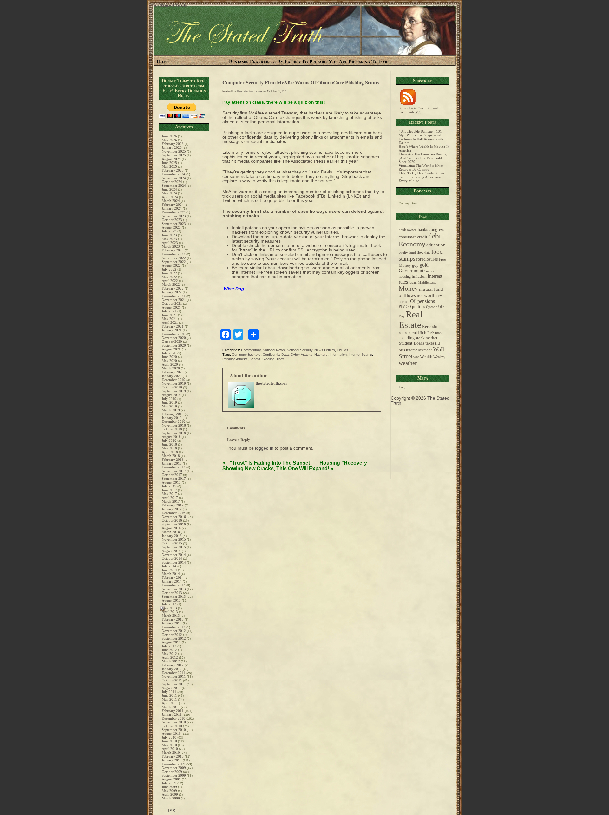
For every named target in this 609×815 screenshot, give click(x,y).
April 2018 (170, 452)
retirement (408, 332)
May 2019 (169, 406)
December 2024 (173, 174)
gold (424, 265)
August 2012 (171, 642)
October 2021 (172, 303)
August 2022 (171, 265)
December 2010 (173, 718)
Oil (413, 301)
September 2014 (174, 562)
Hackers (321, 354)
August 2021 (171, 307)
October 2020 (172, 341)
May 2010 (169, 745)
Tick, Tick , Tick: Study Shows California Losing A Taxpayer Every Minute (421, 177)
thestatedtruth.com (249, 91)
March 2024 (171, 201)
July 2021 (169, 311)
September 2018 (174, 433)
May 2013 (169, 608)
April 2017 (170, 497)
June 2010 (169, 741)
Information (338, 354)
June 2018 (169, 444)
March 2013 (171, 615)
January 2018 (172, 463)
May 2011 (169, 699)
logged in (264, 448)
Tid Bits (342, 350)
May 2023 (169, 239)
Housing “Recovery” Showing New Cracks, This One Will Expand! (296, 465)
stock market (426, 338)
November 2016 (174, 516)
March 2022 (171, 284)
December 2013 (173, 585)
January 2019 (172, 418)
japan (413, 282)
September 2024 (174, 185)
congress (436, 229)
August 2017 (171, 482)
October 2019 (172, 387)
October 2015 (172, 543)
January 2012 (172, 669)
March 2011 (171, 707)
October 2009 (172, 771)
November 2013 (174, 589)
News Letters (324, 350)
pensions (426, 301)
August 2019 (171, 395)
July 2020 (169, 353)
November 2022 (174, 258)
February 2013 (173, 619)
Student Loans (411, 343)
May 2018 (169, 448)
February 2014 (173, 577)
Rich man (434, 333)
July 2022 (169, 269)
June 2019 (169, 402)
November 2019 (174, 383)
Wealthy (439, 357)
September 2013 (174, 596)
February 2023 (173, 250)
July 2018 (169, 440)
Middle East (427, 282)
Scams (255, 359)
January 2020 (172, 376)
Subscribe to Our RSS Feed (418, 108)
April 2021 (170, 322)
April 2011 (170, 703)
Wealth (426, 357)
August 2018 (171, 437)
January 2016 (172, 536)
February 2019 (173, 414)
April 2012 (170, 657)
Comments (410, 112)
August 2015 (171, 551)
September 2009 (174, 775)
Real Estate (410, 319)
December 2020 (173, 334)
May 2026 (169, 140)
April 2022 (170, 281)
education (436, 244)
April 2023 (170, 242)
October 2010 (172, 726)
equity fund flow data (414, 252)
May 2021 (169, 319)
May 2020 (169, 360)
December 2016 (173, 513)
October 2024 (172, 182)
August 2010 (171, 733)
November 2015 (174, 539)
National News (274, 350)
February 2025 (173, 170)
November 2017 (174, 471)
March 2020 (171, 368)
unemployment (419, 350)
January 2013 (172, 623)
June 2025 (169, 163)
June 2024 (169, 189)
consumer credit (413, 237)
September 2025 (174, 155)
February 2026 (173, 144)
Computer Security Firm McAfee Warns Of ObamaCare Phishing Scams (300, 82)
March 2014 (171, 574)
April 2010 (170, 749)
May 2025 (169, 166)
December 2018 (173, 421)
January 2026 (172, 147)
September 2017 (174, 478)
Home (163, 61)
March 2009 (171, 798)
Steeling (268, 359)
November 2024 (174, 178)
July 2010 (169, 737)
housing (405, 277)
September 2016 (174, 524)
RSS (170, 810)
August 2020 (171, 349)
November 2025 (174, 151)
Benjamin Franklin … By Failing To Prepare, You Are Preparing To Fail (308, 61)
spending (407, 338)
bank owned (408, 229)
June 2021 (169, 315)
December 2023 (173, 212)
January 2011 (172, 714)
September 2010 (174, 730)
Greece (429, 271)
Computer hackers (246, 354)
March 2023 (171, 246)
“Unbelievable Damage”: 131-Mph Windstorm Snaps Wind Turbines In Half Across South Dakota (421, 137)
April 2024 (170, 197)
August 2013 (171, 600)
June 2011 (169, 695)
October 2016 (172, 520)
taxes (429, 343)
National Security (299, 350)
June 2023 (169, 235)
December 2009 (173, 764)
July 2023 (169, 231)
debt (434, 236)
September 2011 (174, 684)
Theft (280, 359)
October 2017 (172, 475)
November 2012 (174, 631)
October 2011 (172, 680)
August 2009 (171, 779)
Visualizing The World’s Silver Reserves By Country (421, 167)
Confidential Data (276, 354)
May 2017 (169, 494)
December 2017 (173, 467)
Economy (412, 244)
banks (423, 229)
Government (411, 270)
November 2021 (174, 300)
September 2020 (174, 345)
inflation (419, 276)
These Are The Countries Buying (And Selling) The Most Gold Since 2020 (423, 158)
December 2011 (173, 673)
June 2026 (169, 136)
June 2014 (169, 570)
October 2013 (172, 593)
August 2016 (171, 528)
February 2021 (173, 326)
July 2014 (169, 566)
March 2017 (171, 501)
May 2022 (169, 277)
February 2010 (173, 756)
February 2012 (173, 665)
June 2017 (169, 490)
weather (408, 363)
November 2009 (174, 768)
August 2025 (171, 159)
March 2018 (171, 456)
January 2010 (172, 760)
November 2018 (174, 425)
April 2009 (170, 794)
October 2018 (172, 429)
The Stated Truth (169, 5)
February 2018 (173, 459)
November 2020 (174, 338)
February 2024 (173, 204)
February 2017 (173, 505)
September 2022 (174, 262)
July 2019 (169, 399)
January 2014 (172, 581)
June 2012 (169, 650)
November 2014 (174, 555)
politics (418, 306)
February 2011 (173, 711)
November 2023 (174, 216)
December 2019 (173, 379)
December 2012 (173, 627)
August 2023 (171, 227)
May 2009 (169, 790)
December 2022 (173, 254)
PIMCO (405, 307)
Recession (431, 326)
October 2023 (172, 220)
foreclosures (427, 259)
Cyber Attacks (301, 354)
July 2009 (169, 783)
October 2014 (172, 558)
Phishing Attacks (235, 359)
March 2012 (171, 661)
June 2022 (169, 273)
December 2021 (173, 296)
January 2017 (172, 509)
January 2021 (172, 330)
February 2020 (173, 372)
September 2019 (174, 391)
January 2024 (172, 208)
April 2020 (170, 364)
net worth (426, 295)
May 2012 (169, 653)
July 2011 (169, 692)
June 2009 (169, 787)
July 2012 (169, 646)
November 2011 (174, 676)
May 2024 (169, 193)
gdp (415, 265)
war (416, 357)
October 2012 (172, 634)
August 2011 (171, 688)
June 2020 (169, 357)
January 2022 (172, 292)
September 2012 (174, 638)
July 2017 (169, 486)
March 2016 (171, 532)
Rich (422, 332)
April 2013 (170, 612)
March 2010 (171, 752)
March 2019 (171, 410)
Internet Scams (360, 354)
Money (408, 288)
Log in (404, 387)
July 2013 (169, 604)
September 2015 (174, 547)
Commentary (251, 350)
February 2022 (173, 288)
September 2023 (174, 223)
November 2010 (174, 722)
